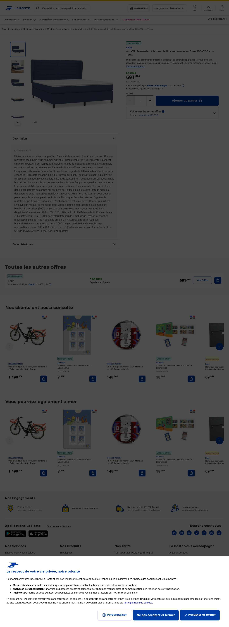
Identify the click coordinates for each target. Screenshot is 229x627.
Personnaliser (117, 614)
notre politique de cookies (138, 602)
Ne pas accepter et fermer (156, 615)
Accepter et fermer (202, 614)
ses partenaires (64, 579)
